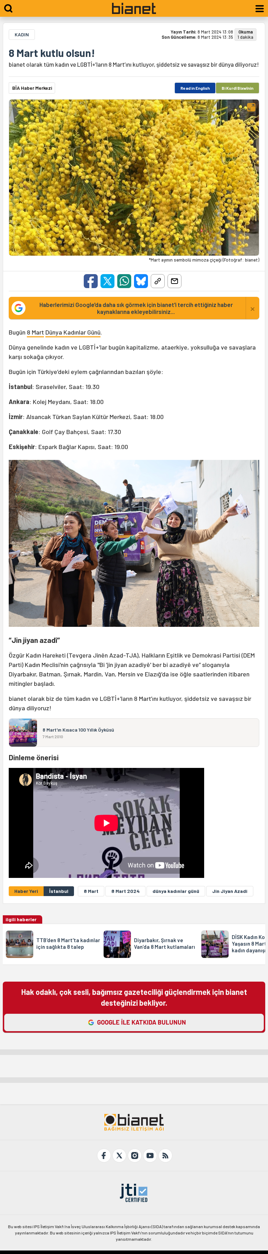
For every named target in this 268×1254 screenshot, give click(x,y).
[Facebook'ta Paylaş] (91, 281)
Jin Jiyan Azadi (229, 891)
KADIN (22, 34)
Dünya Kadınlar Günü (72, 332)
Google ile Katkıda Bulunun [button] (141, 1022)
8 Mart (35, 332)
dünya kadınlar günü (175, 891)
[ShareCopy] (158, 281)
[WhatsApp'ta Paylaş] (124, 281)
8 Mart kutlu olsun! (52, 52)
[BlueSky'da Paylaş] (141, 281)
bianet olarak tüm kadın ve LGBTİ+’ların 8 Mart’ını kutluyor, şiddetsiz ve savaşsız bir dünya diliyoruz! (134, 64)
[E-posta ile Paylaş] (174, 281)
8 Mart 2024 (125, 891)
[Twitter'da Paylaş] (107, 281)
